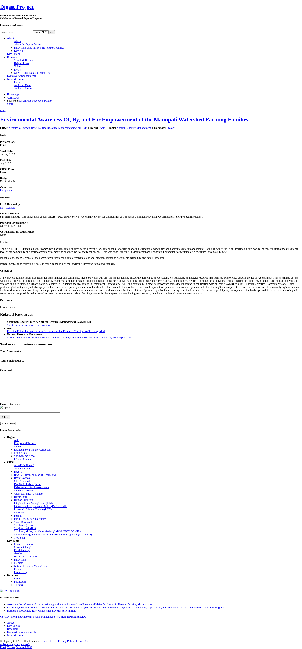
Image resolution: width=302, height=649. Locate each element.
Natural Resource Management (134, 127)
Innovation (20, 559)
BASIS (18, 471)
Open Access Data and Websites (32, 72)
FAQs (17, 69)
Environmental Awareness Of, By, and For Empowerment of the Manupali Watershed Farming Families (124, 119)
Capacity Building (24, 543)
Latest (17, 82)
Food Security (22, 550)
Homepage (13, 94)
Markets (18, 562)
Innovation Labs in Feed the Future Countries (39, 47)
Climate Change (23, 547)
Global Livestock (23, 490)
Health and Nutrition (25, 556)
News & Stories (15, 79)
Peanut (17, 515)
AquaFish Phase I (24, 465)
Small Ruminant (23, 521)
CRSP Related (22, 481)
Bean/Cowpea (22, 477)
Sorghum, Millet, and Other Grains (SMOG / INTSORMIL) (47, 531)
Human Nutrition (23, 499)
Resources (12, 57)
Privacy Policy (66, 641)
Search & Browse (24, 60)
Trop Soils (19, 537)
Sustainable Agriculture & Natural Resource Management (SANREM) (48, 127)
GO (51, 32)
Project (17, 7)
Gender (18, 553)
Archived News (22, 85)
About (10, 38)
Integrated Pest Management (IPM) (33, 503)
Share (10, 103)
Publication (20, 581)
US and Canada (22, 459)
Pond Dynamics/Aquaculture (30, 518)
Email (22, 100)
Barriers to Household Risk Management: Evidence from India (41, 610)
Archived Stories (23, 88)
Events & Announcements (21, 75)
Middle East (20, 452)
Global (17, 446)
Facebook (37, 100)
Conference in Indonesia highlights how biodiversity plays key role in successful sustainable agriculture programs (69, 337)
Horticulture (20, 496)
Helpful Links (21, 63)
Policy (17, 569)
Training (18, 584)
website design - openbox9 (15, 644)
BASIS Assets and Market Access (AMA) (37, 474)
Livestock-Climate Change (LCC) (33, 509)
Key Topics (13, 53)
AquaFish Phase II (24, 468)
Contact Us (13, 97)
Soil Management (23, 525)
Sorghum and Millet (25, 528)
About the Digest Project (27, 44)
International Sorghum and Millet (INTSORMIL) (41, 506)
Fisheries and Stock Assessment (31, 487)
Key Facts (19, 50)
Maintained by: (63, 616)
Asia (102, 127)
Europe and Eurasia (25, 443)
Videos (18, 66)
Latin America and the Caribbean (32, 449)
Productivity (20, 572)
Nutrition (19, 512)
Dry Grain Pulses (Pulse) (27, 484)
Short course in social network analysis (28, 324)
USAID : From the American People (20, 616)
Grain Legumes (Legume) (28, 493)
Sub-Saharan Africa (25, 455)
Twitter (48, 100)
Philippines (6, 190)
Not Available (7, 207)
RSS (28, 100)
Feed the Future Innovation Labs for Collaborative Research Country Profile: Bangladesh (56, 331)
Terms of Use (48, 641)
